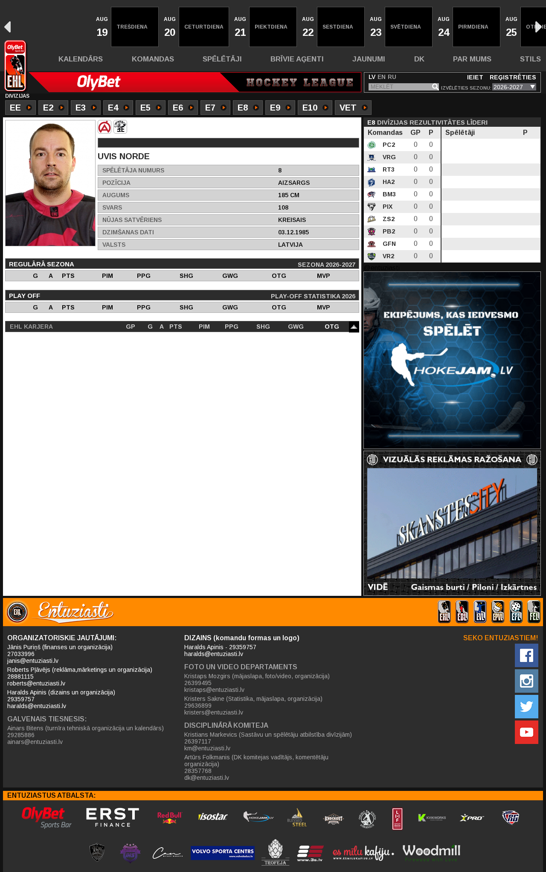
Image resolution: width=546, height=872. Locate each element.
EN (382, 76)
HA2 (388, 181)
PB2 (388, 231)
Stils (530, 59)
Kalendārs (80, 59)
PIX (386, 206)
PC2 (388, 144)
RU (392, 76)
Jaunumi (368, 59)
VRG (388, 157)
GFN (388, 243)
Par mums (472, 59)
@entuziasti (381, 267)
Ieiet (475, 77)
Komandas (153, 59)
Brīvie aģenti (297, 59)
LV (372, 76)
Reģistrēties (513, 77)
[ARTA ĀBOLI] (104, 127)
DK (419, 59)
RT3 (388, 169)
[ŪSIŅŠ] (120, 127)
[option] (101, 27)
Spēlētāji (222, 59)
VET (348, 107)
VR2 (387, 256)
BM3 (388, 194)
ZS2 (388, 219)
